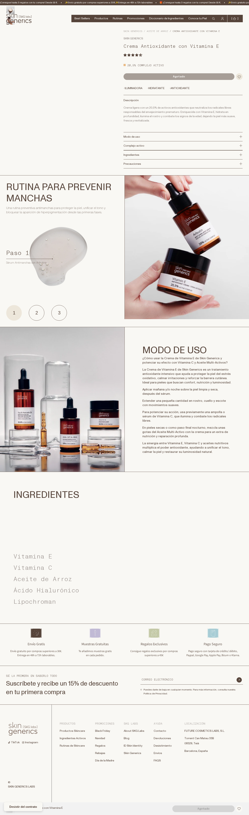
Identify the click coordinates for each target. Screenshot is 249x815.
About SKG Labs (134, 731)
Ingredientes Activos (73, 738)
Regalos (100, 745)
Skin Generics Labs (21, 786)
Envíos (158, 753)
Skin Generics (133, 31)
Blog (126, 738)
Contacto (160, 731)
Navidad (100, 738)
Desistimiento (163, 745)
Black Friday (102, 731)
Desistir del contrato (23, 806)
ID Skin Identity (133, 745)
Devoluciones (162, 738)
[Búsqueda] (4, 14)
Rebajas (100, 753)
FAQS (157, 760)
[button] (133, 55)
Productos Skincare (72, 731)
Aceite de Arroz (157, 31)
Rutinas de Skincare (72, 746)
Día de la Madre (104, 760)
